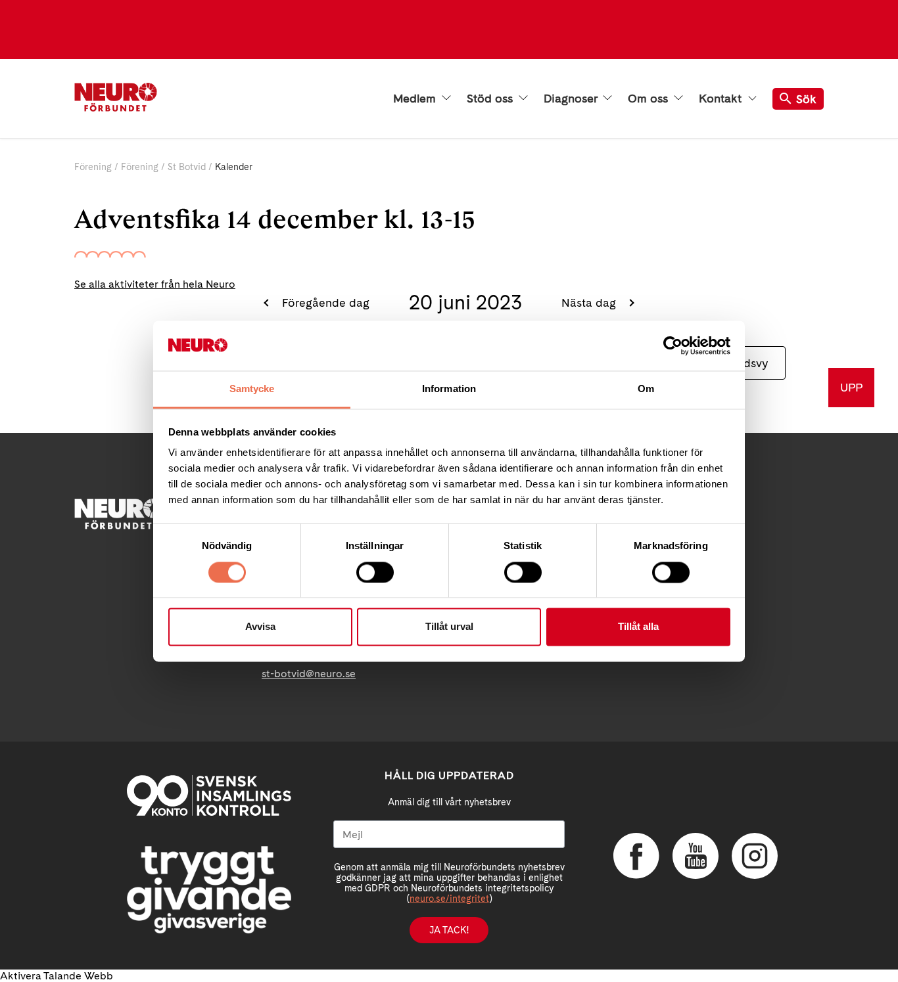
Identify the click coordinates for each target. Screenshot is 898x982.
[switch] (375, 572)
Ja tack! (449, 930)
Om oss (649, 98)
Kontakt (722, 98)
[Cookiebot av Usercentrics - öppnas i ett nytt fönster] (672, 345)
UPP (851, 387)
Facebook (636, 856)
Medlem (416, 98)
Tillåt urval (449, 627)
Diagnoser (572, 98)
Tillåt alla (638, 627)
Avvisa (260, 627)
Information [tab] (449, 389)
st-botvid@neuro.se (309, 673)
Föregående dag (324, 302)
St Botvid (187, 167)
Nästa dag (590, 302)
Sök (806, 99)
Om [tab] (646, 389)
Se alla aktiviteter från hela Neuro (154, 284)
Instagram (755, 856)
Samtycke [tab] (252, 389)
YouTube (696, 856)
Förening (93, 167)
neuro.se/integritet (449, 898)
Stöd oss (491, 98)
